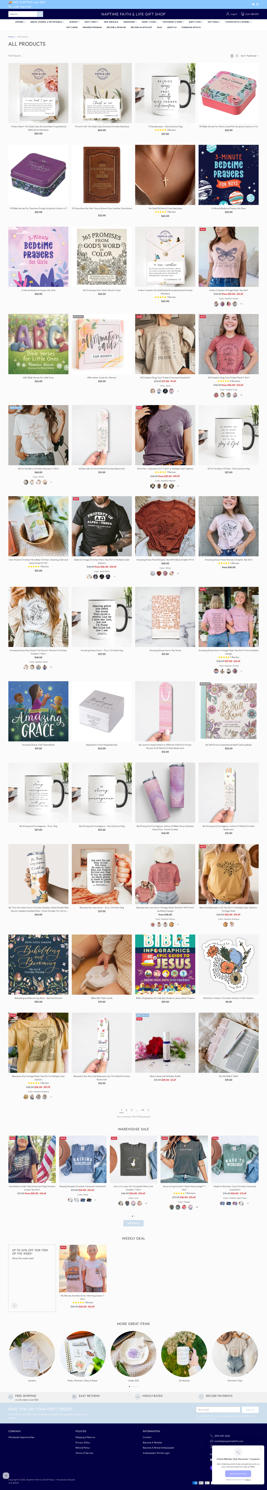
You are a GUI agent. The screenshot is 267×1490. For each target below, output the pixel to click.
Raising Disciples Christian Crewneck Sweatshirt (82, 1186)
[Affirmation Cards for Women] (102, 344)
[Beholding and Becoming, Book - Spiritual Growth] (38, 965)
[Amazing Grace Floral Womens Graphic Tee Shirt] (229, 526)
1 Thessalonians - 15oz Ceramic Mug (165, 126)
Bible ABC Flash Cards (102, 998)
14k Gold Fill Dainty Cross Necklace (165, 208)
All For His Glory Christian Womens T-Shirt (38, 468)
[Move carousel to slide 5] (137, 1386)
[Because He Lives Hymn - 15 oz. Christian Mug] (102, 874)
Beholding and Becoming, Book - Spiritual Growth (38, 998)
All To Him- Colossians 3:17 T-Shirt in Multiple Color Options (165, 468)
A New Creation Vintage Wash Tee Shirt (228, 290)
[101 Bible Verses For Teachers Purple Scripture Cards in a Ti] (38, 175)
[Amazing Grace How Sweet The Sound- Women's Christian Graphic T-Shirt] (38, 617)
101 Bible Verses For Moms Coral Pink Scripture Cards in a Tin (228, 126)
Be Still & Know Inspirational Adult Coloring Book (229, 744)
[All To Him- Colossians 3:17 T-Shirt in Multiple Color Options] (165, 435)
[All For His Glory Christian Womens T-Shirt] (38, 435)
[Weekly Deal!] (14, 1305)
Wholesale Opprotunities (21, 1437)
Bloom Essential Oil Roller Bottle (165, 1076)
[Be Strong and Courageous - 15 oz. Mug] (38, 793)
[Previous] (8, 1174)
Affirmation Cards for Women (101, 377)
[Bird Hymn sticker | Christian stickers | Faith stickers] (229, 965)
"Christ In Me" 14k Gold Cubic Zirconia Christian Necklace (102, 126)
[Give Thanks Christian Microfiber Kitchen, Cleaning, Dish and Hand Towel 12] (38, 526)
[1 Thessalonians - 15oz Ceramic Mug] (165, 93)
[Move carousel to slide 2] (134, 1216)
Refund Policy (83, 1447)
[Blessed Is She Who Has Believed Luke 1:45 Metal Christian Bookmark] (102, 1043)
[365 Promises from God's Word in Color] (102, 257)
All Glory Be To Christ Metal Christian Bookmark (102, 468)
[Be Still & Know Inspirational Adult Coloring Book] (229, 711)
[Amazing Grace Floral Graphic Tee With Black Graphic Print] (165, 526)
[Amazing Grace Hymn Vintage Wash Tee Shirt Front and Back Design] (229, 617)
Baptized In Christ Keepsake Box (102, 744)
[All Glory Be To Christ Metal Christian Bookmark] (102, 435)
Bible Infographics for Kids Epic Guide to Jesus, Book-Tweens (165, 998)
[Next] (259, 1174)
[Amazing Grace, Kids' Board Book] (38, 711)
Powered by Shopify (66, 1479)
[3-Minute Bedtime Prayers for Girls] (38, 257)
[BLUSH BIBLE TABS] (229, 1043)
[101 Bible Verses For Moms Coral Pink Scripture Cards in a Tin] (229, 93)
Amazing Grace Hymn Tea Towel (165, 650)
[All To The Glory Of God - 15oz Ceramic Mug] (229, 435)
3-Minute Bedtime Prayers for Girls (38, 290)
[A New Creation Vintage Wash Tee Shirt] (229, 257)
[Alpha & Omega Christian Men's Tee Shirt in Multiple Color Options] (102, 526)
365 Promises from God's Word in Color (102, 290)
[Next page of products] (148, 1110)
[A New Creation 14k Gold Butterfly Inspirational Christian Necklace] (165, 257)
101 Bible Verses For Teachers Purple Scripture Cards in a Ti (38, 208)
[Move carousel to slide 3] (133, 1386)
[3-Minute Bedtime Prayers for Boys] (229, 175)
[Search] (40, 14)
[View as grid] (232, 55)
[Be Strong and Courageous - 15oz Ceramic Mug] (102, 793)
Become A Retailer (152, 1442)
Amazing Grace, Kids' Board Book (38, 744)
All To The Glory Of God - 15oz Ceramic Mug (228, 468)
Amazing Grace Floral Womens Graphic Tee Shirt (228, 559)
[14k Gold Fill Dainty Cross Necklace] (165, 175)
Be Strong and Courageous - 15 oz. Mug (38, 826)
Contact (147, 1437)
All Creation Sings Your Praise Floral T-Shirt (228, 377)
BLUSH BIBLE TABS (228, 1076)
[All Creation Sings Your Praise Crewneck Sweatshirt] (165, 344)
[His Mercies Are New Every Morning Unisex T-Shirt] (83, 1268)
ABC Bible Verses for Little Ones (38, 377)
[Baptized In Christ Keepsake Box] (102, 711)
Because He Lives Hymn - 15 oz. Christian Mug (102, 907)
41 (143, 1109)
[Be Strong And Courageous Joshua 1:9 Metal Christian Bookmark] (229, 793)
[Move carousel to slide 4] (135, 1386)
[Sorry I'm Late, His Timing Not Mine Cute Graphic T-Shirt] (133, 1159)
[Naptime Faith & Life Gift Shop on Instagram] (257, 5)
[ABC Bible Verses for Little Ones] (38, 344)
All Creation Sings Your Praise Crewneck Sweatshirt (165, 377)
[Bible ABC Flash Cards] (102, 965)
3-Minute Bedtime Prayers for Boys (228, 208)
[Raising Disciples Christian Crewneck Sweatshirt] (83, 1159)
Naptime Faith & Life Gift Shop (40, 1479)
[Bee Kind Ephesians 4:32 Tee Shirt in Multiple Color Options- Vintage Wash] (229, 874)
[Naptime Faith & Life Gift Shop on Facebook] (253, 5)
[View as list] (237, 55)
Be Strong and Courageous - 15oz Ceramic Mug (102, 826)
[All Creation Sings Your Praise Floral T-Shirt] (229, 344)
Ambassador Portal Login (156, 1452)
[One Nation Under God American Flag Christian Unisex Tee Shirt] (32, 1159)
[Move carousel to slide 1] (132, 1216)
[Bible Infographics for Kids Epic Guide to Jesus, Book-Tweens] (165, 965)
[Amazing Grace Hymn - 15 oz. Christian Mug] (102, 617)
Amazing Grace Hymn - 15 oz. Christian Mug (102, 650)
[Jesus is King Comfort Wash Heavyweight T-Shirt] (184, 1159)
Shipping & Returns (85, 1437)
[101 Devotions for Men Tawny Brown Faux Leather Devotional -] (102, 175)
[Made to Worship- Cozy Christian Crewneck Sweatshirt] (235, 1159)
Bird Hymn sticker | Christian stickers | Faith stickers (229, 998)
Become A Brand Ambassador (159, 1447)
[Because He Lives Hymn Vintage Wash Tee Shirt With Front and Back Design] (165, 874)
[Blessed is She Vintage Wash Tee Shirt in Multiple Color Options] (38, 1043)
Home (11, 36)
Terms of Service (84, 1452)
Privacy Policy (83, 1442)
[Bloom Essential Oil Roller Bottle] (165, 1043)
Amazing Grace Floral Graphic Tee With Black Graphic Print (165, 559)
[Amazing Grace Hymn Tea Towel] (165, 617)
